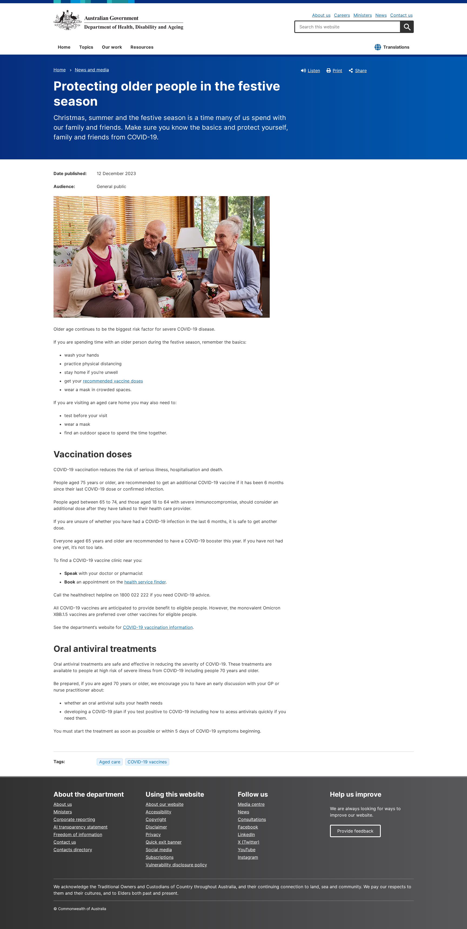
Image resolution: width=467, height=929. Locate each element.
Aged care (109, 761)
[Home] (118, 20)
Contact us (401, 15)
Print (337, 70)
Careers (342, 15)
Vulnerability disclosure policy (176, 864)
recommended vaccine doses (113, 381)
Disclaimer (156, 827)
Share (361, 70)
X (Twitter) (248, 842)
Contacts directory (73, 849)
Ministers (362, 15)
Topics (86, 47)
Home (64, 47)
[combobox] (347, 27)
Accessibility (158, 811)
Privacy (153, 834)
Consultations (252, 819)
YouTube (246, 849)
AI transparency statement (81, 827)
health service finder (145, 582)
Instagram (248, 857)
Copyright (156, 819)
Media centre (251, 804)
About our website (165, 804)
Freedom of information (78, 834)
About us (321, 15)
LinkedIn (246, 834)
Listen (314, 70)
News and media (92, 69)
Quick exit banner (164, 842)
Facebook (248, 827)
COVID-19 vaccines (147, 761)
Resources (142, 47)
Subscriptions (160, 857)
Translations (396, 47)
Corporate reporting (74, 819)
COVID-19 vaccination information (158, 627)
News (381, 15)
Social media (159, 849)
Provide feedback (355, 831)
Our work (112, 47)
